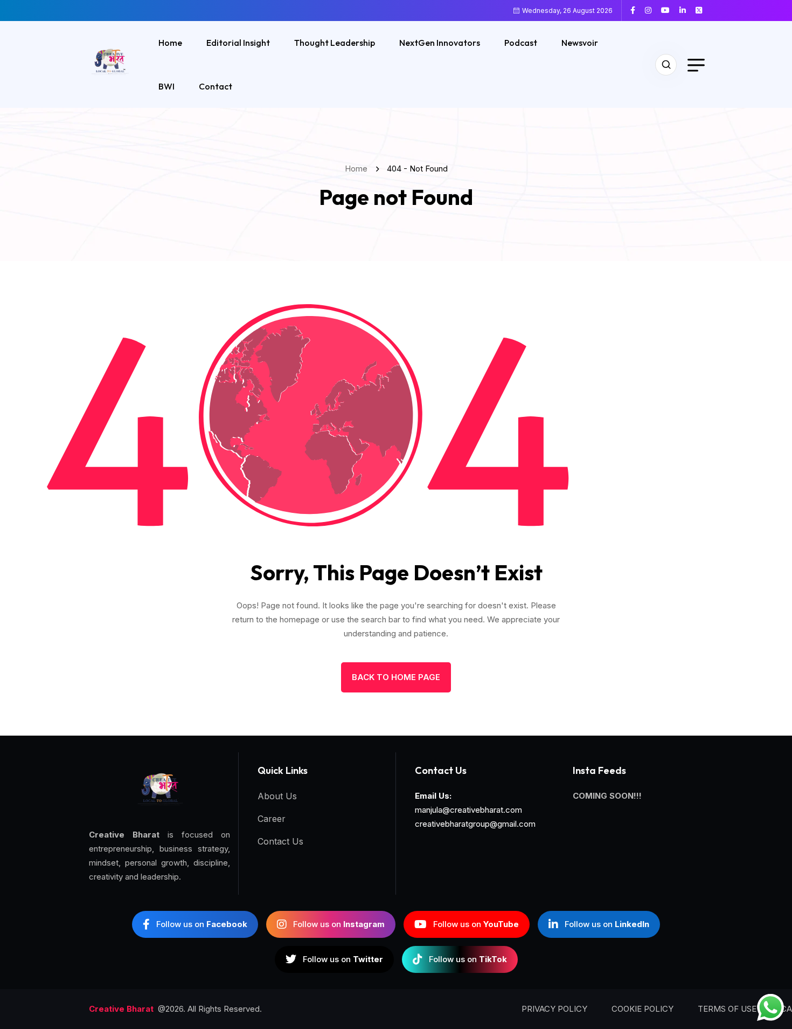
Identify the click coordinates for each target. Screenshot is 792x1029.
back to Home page (396, 677)
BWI (166, 86)
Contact (215, 86)
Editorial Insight (238, 42)
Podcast (520, 42)
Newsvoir (579, 42)
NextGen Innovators (439, 42)
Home (170, 42)
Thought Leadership (334, 42)
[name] (636, 10)
